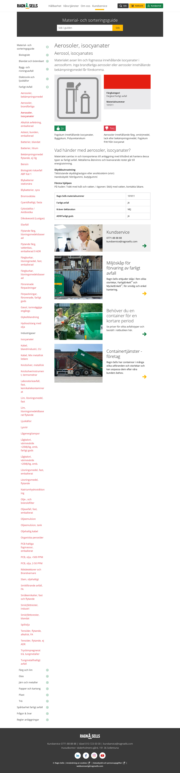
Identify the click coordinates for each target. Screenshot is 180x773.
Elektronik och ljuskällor (27, 78)
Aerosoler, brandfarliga (27, 104)
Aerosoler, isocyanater (27, 114)
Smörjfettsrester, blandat (30, 616)
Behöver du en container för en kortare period (121, 316)
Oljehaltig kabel (29, 531)
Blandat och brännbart (31, 61)
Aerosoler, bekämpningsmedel (32, 94)
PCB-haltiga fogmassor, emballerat (27, 547)
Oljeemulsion (28, 518)
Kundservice (118, 232)
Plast (21, 694)
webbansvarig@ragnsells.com (90, 766)
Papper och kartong (30, 688)
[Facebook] (86, 755)
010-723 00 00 (93, 743)
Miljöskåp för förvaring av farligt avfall (123, 268)
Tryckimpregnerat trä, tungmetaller (30, 652)
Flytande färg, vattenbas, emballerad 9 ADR (31, 248)
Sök (118, 27)
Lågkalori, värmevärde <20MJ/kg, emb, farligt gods (29, 445)
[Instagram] (94, 755)
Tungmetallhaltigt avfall (30, 662)
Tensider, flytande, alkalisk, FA (31, 632)
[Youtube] (102, 755)
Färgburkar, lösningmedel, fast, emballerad (31, 261)
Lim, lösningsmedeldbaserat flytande (32, 411)
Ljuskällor (26, 421)
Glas (21, 676)
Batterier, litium (29, 148)
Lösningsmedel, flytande (29, 481)
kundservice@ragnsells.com (118, 743)
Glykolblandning (30, 317)
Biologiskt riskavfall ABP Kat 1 (31, 172)
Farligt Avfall (25, 86)
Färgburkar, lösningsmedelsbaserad (33, 274)
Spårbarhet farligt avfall (30, 707)
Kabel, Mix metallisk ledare (32, 357)
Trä (20, 701)
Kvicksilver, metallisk (32, 365)
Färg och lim (26, 670)
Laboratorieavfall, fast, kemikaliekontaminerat (32, 386)
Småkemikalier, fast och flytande (32, 597)
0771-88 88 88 (68, 743)
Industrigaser (28, 333)
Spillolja (25, 624)
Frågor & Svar (24, 713)
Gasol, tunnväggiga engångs (31, 309)
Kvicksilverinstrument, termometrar (32, 373)
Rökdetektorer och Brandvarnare (31, 571)
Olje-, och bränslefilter (27, 501)
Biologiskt (24, 54)
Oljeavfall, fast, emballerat (29, 510)
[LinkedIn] (77, 755)
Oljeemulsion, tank (31, 525)
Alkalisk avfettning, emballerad (31, 124)
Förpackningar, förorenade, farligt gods (31, 297)
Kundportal (156, 5)
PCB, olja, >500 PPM (32, 557)
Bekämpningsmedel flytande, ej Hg (32, 156)
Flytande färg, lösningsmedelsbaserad (33, 234)
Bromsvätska (28, 196)
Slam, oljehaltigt (30, 579)
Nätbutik (139, 5)
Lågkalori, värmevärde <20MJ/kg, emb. (29, 460)
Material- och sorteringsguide (25, 46)
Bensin (24, 164)
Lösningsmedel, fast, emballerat (32, 471)
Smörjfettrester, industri (29, 606)
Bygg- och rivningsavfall (26, 69)
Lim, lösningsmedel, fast (32, 399)
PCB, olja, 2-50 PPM (31, 563)
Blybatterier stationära (27, 182)
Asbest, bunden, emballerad (30, 134)
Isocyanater (27, 339)
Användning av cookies (76, 763)
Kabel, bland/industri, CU (31, 347)
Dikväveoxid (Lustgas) (33, 218)
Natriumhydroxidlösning (33, 491)
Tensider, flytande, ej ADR (32, 642)
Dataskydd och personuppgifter (107, 763)
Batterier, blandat (30, 142)
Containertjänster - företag (124, 353)
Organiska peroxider (32, 537)
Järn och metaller (28, 682)
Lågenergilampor (30, 433)
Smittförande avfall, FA (32, 587)
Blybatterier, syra (30, 189)
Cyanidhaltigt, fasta (31, 202)
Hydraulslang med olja (31, 325)
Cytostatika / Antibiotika (28, 210)
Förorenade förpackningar (28, 286)
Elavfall (25, 224)
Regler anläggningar (28, 719)
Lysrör (24, 427)
